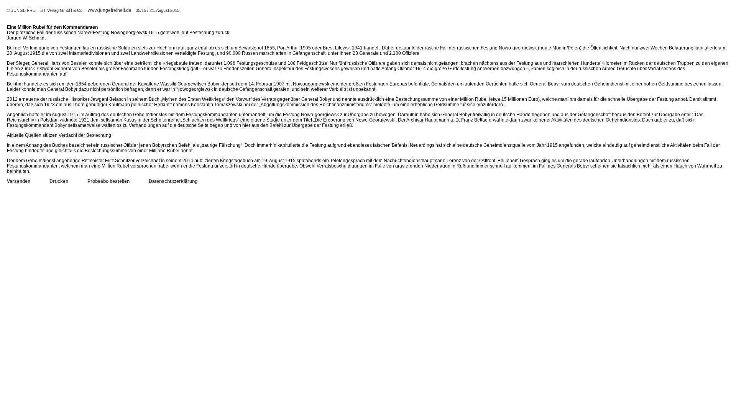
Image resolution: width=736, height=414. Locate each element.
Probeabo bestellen (108, 181)
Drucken (58, 181)
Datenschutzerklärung (173, 181)
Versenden (18, 181)
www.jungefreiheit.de (109, 10)
